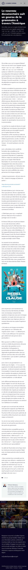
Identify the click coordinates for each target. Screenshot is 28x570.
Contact (20, 567)
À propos (16, 567)
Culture (6, 477)
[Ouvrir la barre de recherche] (21, 3)
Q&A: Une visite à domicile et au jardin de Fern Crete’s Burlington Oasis (12, 508)
